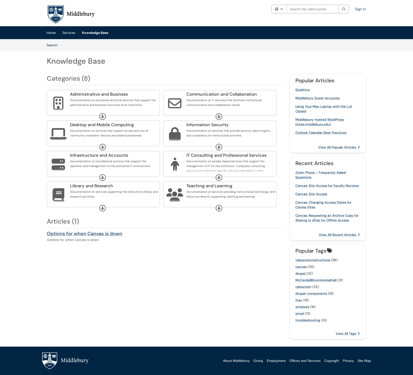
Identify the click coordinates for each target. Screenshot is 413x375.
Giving (258, 361)
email (299, 313)
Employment (276, 361)
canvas (301, 267)
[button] (102, 116)
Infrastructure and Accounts (99, 155)
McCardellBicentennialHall (316, 280)
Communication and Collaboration (221, 94)
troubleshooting (307, 320)
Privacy (348, 361)
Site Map (364, 361)
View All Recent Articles (338, 235)
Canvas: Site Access (311, 194)
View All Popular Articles (337, 147)
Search (54, 45)
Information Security (207, 125)
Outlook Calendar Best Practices (321, 132)
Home (51, 33)
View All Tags (346, 333)
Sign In (360, 9)
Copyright (331, 361)
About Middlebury (236, 361)
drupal (300, 273)
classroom (303, 287)
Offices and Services (305, 361)
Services (68, 33)
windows (302, 307)
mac (298, 300)
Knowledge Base (95, 33)
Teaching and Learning (209, 186)
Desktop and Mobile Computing (102, 125)
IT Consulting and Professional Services (226, 155)
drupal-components (311, 293)
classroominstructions (312, 260)
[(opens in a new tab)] (71, 14)
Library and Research (91, 186)
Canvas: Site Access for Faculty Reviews (327, 185)
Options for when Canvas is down (84, 233)
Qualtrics (302, 90)
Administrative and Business (99, 94)
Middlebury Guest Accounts (317, 98)
